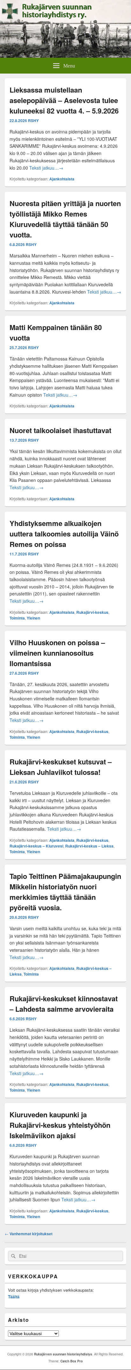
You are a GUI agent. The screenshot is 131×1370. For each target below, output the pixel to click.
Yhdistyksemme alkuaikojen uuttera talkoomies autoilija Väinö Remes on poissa (64, 533)
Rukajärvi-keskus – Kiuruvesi (36, 846)
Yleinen (33, 618)
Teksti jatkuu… (46, 168)
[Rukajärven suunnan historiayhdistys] (65, 56)
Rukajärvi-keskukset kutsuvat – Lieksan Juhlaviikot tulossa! (61, 766)
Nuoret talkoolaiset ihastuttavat (60, 430)
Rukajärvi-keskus (92, 612)
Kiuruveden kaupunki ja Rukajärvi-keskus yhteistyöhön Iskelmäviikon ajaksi (60, 1124)
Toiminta (17, 618)
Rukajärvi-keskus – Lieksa (89, 846)
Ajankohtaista (61, 179)
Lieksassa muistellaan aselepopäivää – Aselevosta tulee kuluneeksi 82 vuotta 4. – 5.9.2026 (64, 100)
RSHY (33, 120)
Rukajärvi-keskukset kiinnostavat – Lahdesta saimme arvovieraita (64, 1003)
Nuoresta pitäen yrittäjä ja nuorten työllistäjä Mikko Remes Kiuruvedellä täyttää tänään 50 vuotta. (65, 219)
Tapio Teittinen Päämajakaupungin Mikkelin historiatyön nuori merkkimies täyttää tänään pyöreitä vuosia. (65, 891)
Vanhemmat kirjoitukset (28, 1234)
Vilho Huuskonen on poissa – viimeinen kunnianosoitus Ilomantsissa (57, 652)
